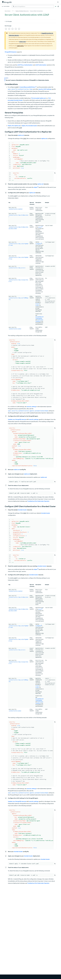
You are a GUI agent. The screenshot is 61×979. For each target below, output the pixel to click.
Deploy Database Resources (22, 11)
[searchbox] (33, 6)
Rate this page (8, 25)
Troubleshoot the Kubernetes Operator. (38, 501)
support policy (20, 45)
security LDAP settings (44, 89)
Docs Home (7, 11)
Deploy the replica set (14, 125)
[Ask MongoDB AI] (56, 6)
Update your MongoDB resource (17, 419)
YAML (24, 138)
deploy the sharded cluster (29, 125)
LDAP (16, 87)
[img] (6, 29)
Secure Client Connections (36, 11)
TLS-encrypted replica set (38, 98)
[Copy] (55, 173)
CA (41, 246)
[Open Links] (58, 2)
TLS (33, 100)
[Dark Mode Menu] (58, 6)
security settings (31, 406)
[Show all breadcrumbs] (13, 11)
